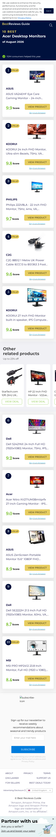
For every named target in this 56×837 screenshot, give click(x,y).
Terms (47, 773)
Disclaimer (12, 778)
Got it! (48, 11)
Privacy (28, 773)
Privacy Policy (24, 18)
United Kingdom (39, 790)
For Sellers (12, 782)
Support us (44, 778)
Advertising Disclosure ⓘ (14, 790)
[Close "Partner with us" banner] (53, 819)
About (9, 773)
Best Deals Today (40, 782)
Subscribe (28, 749)
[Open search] (50, 25)
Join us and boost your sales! (18, 831)
